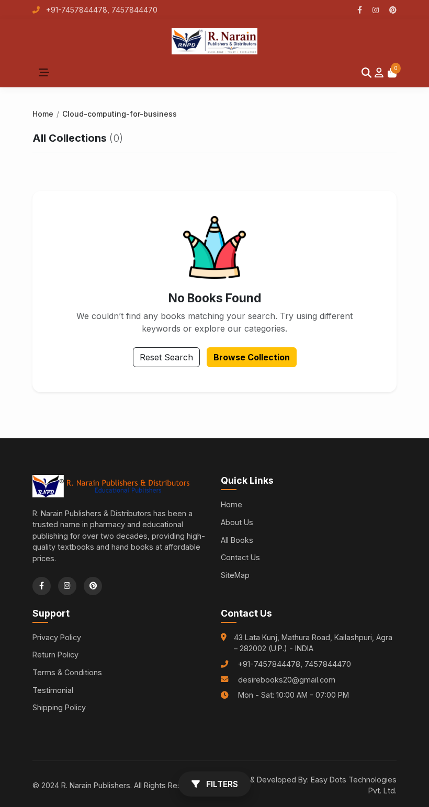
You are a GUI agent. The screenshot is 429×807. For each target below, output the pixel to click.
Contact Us (240, 557)
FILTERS (221, 784)
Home (42, 113)
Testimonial (52, 690)
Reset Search (166, 357)
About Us (237, 522)
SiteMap (235, 575)
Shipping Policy (59, 707)
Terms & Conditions (67, 672)
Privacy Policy (56, 637)
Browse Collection (251, 357)
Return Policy (55, 654)
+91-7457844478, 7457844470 (100, 9)
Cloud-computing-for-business (119, 113)
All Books (237, 540)
